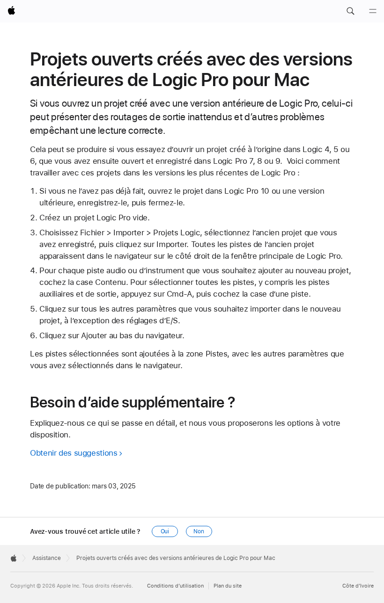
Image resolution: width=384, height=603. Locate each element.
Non (198, 531)
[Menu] (373, 11)
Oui (165, 531)
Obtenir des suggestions (73, 453)
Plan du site (228, 586)
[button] (350, 11)
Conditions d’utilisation (175, 586)
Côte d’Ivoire (358, 586)
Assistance (46, 558)
